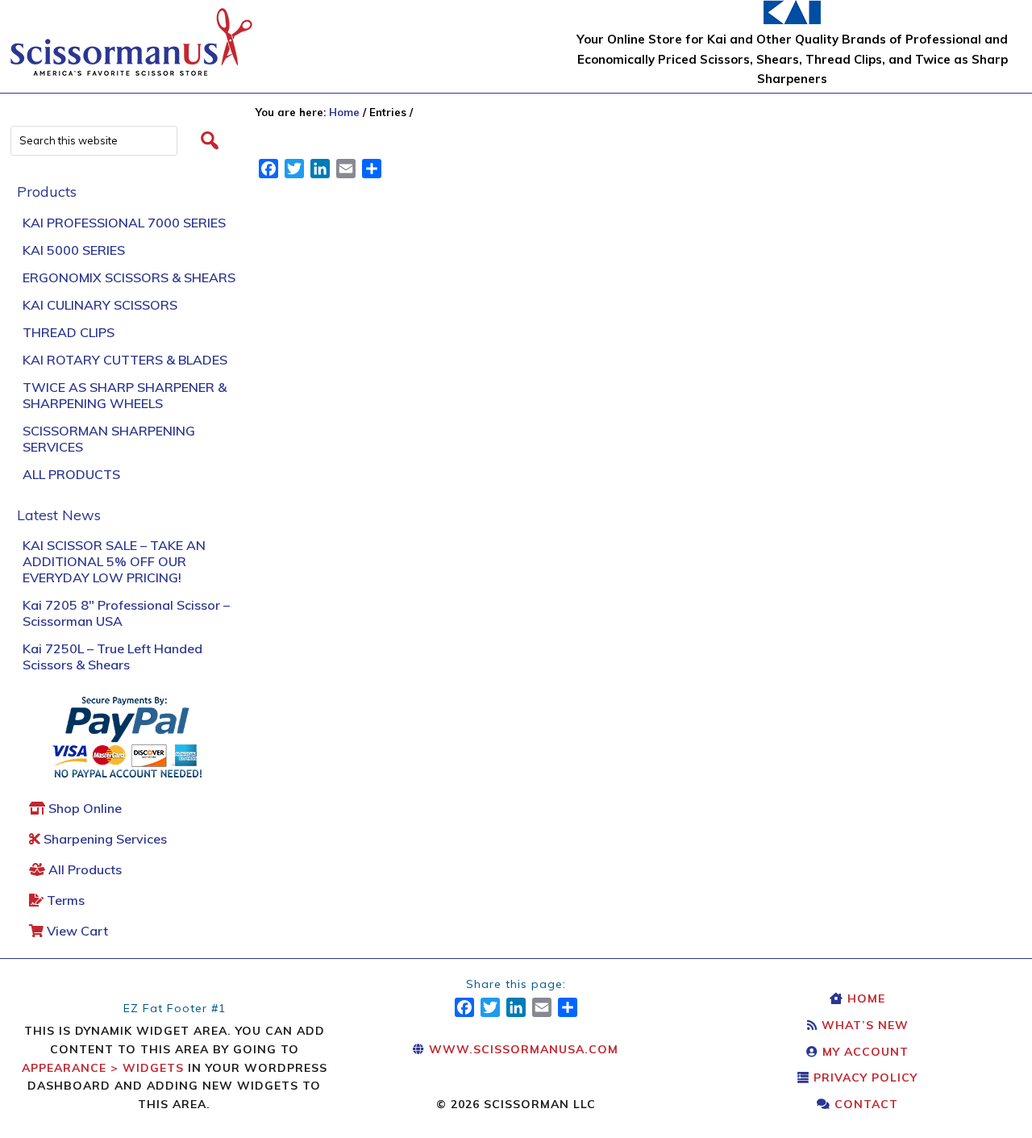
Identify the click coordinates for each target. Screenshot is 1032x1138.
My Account (863, 1051)
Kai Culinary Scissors (100, 305)
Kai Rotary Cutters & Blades (125, 360)
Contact (864, 1104)
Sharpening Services (103, 839)
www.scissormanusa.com (521, 1049)
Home (864, 998)
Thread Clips (68, 332)
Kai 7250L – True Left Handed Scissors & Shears (112, 656)
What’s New (863, 1025)
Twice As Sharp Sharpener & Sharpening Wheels (125, 395)
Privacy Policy (863, 1077)
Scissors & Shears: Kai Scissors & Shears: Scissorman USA (131, 34)
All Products (71, 474)
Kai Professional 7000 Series (124, 223)
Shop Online (83, 808)
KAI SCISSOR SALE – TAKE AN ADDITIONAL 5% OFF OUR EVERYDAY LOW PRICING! (114, 561)
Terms (64, 900)
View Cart (76, 931)
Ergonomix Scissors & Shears (129, 277)
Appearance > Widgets (103, 1068)
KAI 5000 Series (74, 250)
